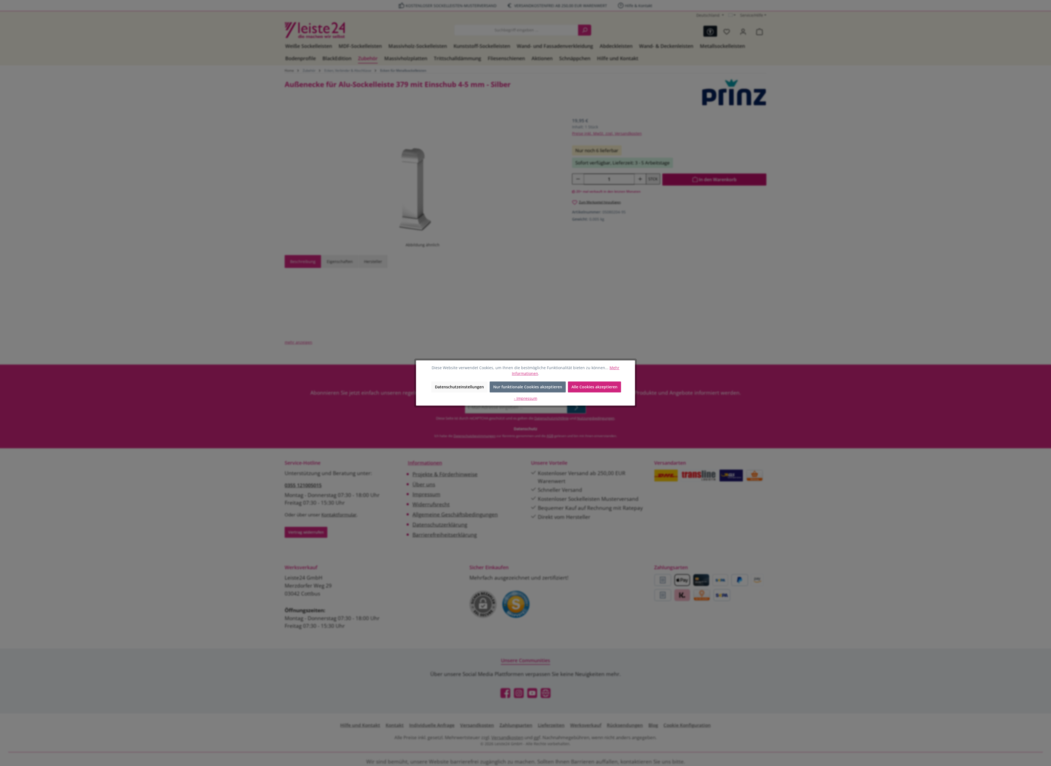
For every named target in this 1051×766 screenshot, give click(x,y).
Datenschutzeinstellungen (459, 386)
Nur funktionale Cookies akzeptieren (527, 386)
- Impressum (525, 398)
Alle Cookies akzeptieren (594, 386)
